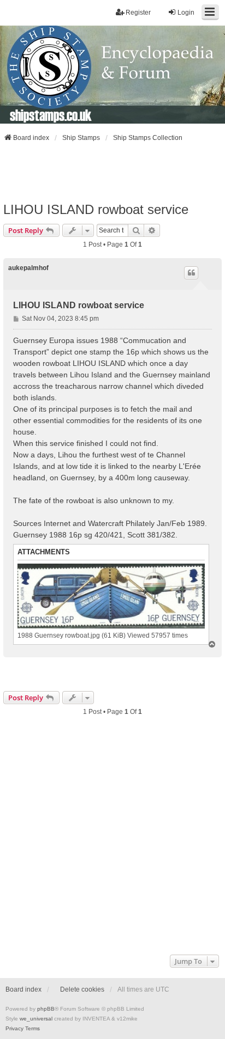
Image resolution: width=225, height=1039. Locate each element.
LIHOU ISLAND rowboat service (95, 209)
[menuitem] (14, 1029)
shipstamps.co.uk (51, 114)
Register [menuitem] (138, 12)
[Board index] (112, 74)
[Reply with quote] (191, 272)
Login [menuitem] (185, 12)
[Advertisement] (112, 172)
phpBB (46, 1009)
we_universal (36, 1019)
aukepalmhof (28, 268)
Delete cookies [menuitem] (82, 989)
